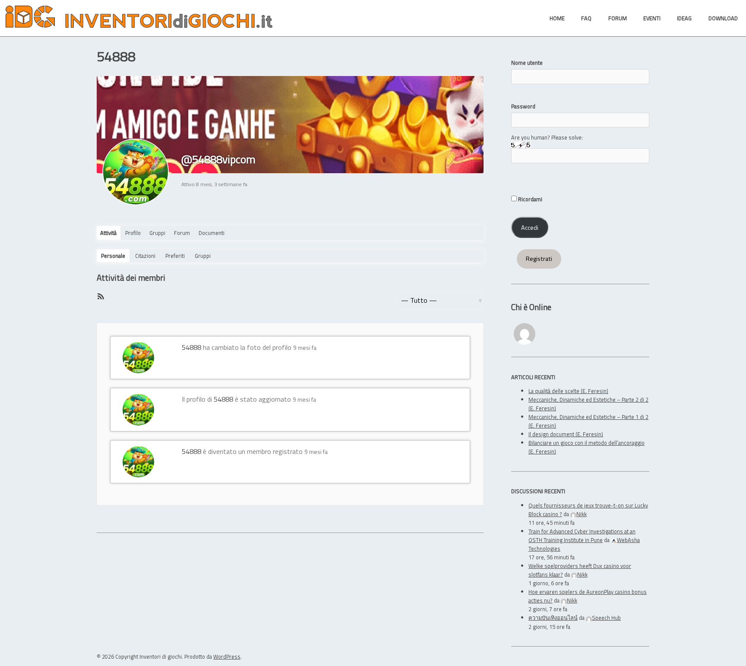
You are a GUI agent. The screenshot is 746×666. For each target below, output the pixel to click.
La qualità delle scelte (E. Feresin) (568, 391)
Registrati (539, 258)
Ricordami (529, 199)
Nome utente (527, 62)
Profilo (133, 232)
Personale (113, 255)
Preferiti (175, 255)
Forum (182, 232)
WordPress (226, 656)
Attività (108, 232)
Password (523, 106)
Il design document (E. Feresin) (565, 434)
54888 (191, 347)
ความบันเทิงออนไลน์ (553, 617)
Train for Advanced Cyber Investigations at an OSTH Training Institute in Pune (581, 535)
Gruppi (157, 232)
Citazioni (145, 255)
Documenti (211, 232)
